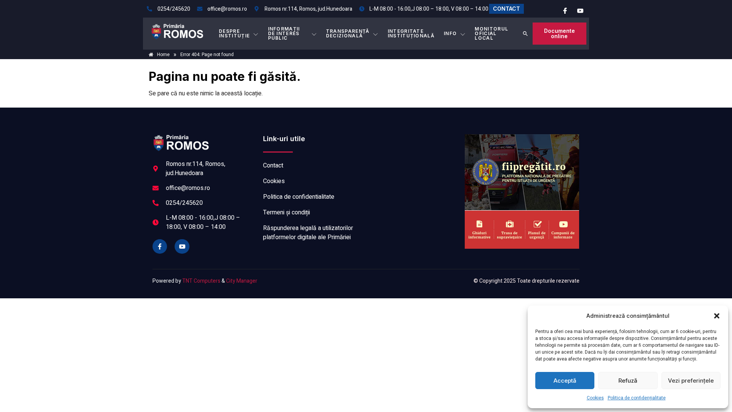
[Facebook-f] (159, 246)
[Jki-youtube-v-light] (182, 246)
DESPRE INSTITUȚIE (234, 33)
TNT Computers (201, 281)
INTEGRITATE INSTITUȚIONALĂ (411, 33)
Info (450, 33)
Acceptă (565, 380)
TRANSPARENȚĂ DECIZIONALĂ (348, 33)
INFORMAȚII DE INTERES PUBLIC (284, 33)
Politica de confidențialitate (637, 397)
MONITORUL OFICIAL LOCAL (491, 33)
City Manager (241, 281)
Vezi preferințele (691, 380)
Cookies (595, 397)
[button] (717, 316)
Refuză (627, 380)
